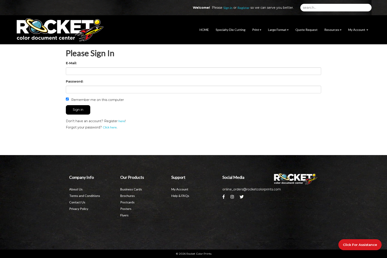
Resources (331, 30)
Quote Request (306, 30)
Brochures (127, 196)
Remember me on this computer (97, 100)
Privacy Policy (78, 209)
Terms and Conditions (84, 196)
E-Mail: (71, 63)
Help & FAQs (180, 196)
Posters (125, 209)
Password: (74, 81)
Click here (110, 127)
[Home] (295, 179)
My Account (179, 189)
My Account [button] (357, 30)
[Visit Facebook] (224, 198)
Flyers (124, 215)
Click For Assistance (360, 245)
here (121, 121)
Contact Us (77, 202)
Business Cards (131, 189)
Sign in (227, 8)
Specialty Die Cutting (230, 30)
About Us (76, 189)
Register (243, 8)
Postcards (127, 202)
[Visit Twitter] (242, 198)
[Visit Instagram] (232, 198)
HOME (204, 30)
